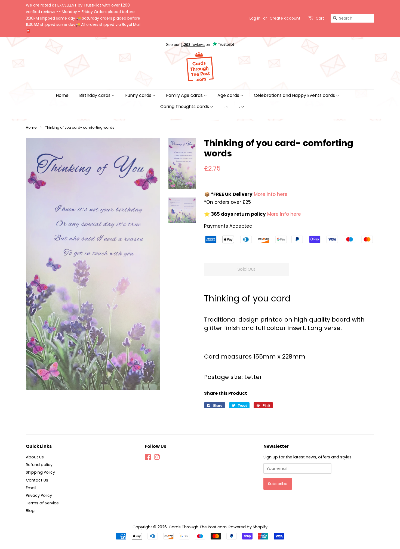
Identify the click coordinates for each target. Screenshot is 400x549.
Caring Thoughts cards (185, 106)
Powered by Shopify (248, 527)
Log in (255, 18)
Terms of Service (42, 503)
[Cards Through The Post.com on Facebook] (148, 458)
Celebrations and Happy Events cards (295, 95)
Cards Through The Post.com (198, 527)
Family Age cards (185, 95)
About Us (35, 457)
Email (31, 488)
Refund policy (39, 464)
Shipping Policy (40, 472)
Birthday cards (95, 95)
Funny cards (138, 95)
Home (62, 95)
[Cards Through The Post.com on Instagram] (157, 458)
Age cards (228, 95)
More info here (270, 194)
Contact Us (37, 480)
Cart (320, 18)
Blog (30, 510)
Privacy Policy (39, 495)
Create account (285, 18)
